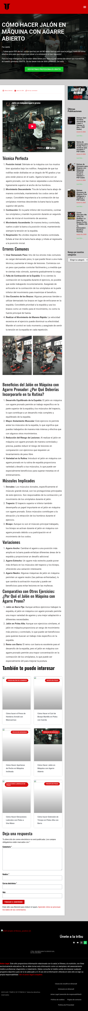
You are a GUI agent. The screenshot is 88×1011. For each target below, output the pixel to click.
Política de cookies (58, 1000)
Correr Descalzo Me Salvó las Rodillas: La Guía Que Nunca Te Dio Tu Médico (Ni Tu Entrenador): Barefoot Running (82, 222)
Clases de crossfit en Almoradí (66, 984)
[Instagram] (81, 942)
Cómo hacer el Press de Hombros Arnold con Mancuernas (16, 716)
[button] (84, 7)
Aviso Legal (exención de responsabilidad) (66, 994)
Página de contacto (74, 1000)
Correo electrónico (10, 883)
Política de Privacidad (66, 1005)
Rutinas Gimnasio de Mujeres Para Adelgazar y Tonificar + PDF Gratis (82, 195)
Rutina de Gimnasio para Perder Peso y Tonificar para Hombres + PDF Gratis (82, 147)
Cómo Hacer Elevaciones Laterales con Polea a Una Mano (16, 820)
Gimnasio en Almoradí (66, 989)
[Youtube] (77, 942)
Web (4, 892)
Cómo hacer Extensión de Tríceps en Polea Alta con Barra (47, 820)
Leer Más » (80, 136)
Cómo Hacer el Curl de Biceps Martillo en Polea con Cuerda (47, 716)
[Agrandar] (29, 339)
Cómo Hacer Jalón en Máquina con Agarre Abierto (46, 768)
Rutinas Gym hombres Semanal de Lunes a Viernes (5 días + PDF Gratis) (81, 123)
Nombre (6, 874)
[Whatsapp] (85, 942)
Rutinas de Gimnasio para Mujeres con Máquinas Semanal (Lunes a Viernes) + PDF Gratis (82, 171)
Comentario (7, 847)
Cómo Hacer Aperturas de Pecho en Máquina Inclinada (15, 768)
